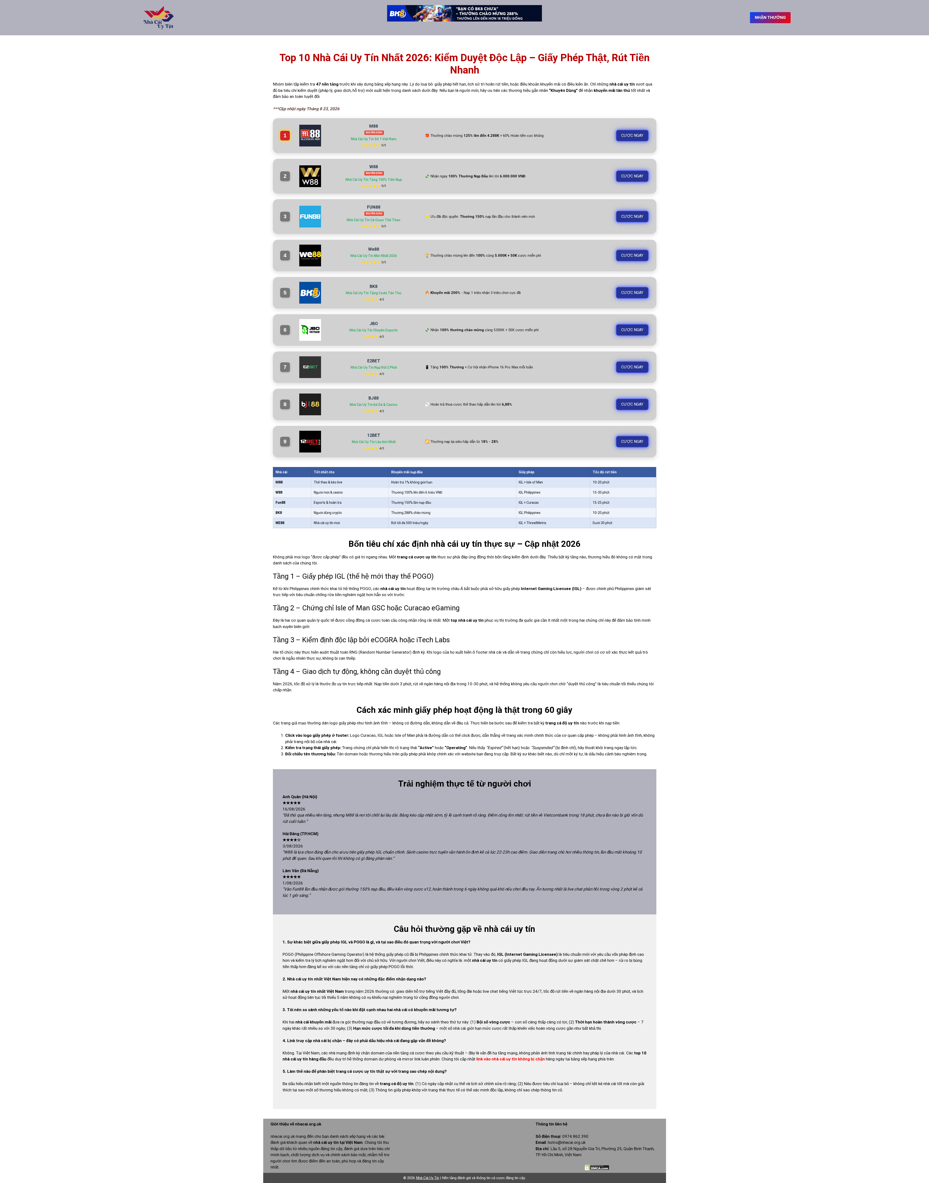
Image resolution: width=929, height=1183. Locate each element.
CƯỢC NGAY (632, 136)
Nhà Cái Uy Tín (427, 1178)
